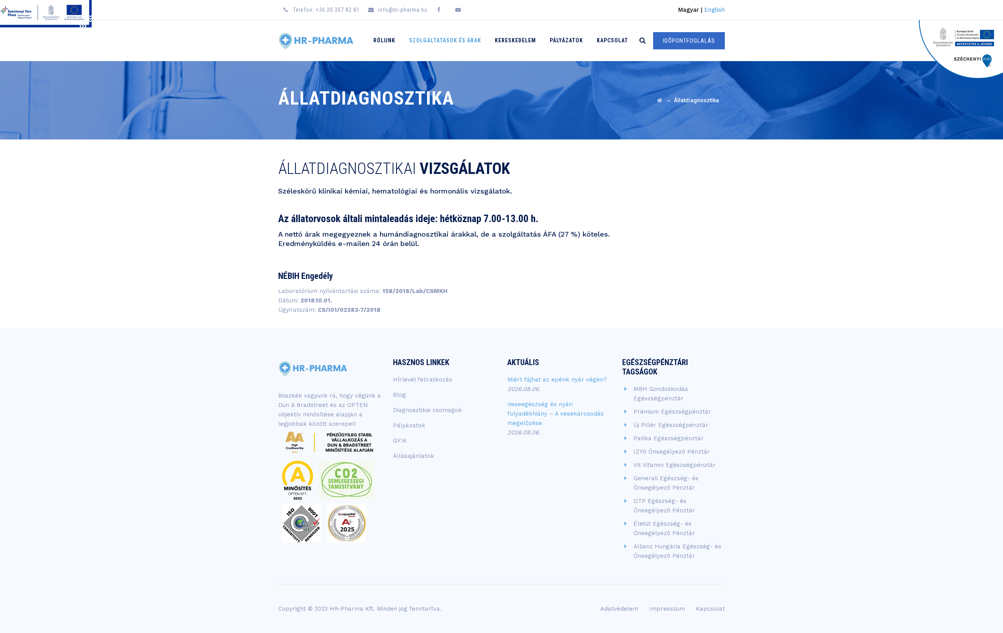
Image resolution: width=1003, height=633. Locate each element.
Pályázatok (566, 40)
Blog (399, 394)
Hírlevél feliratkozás (422, 379)
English (714, 9)
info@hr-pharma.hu (402, 10)
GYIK (400, 440)
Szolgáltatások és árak (445, 40)
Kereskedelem (515, 40)
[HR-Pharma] (316, 40)
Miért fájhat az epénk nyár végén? (557, 379)
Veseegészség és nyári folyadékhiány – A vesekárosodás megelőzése (555, 414)
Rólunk (384, 40)
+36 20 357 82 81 (338, 10)
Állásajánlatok (413, 455)
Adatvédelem (619, 608)
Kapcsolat (612, 40)
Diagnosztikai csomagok (427, 410)
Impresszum (667, 608)
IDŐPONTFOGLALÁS (689, 40)
